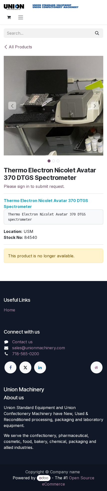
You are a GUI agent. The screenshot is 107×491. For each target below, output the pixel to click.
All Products (20, 46)
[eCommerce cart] (9, 17)
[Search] (97, 33)
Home (9, 309)
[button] (12, 106)
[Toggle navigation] (21, 17)
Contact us (22, 341)
